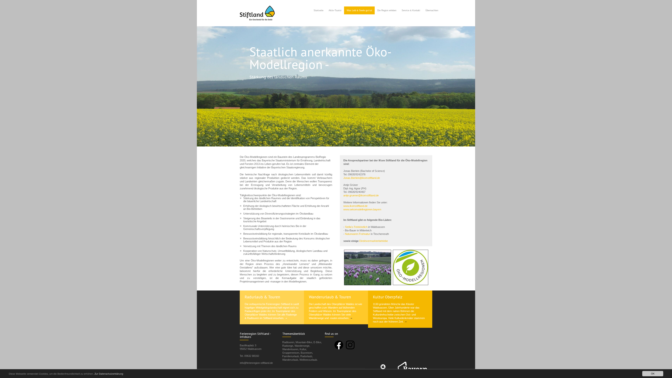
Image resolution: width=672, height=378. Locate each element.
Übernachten (431, 10)
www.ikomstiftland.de (355, 205)
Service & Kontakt (411, 10)
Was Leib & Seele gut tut (359, 10)
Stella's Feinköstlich (356, 226)
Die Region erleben (386, 10)
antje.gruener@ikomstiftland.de (361, 195)
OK (652, 373)
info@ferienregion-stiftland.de (256, 362)
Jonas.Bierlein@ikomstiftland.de (361, 177)
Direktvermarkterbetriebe (373, 240)
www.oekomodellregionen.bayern (362, 209)
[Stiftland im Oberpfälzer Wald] (257, 13)
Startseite (318, 10)
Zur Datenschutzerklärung (108, 373)
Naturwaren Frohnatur (357, 233)
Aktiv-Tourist (335, 10)
